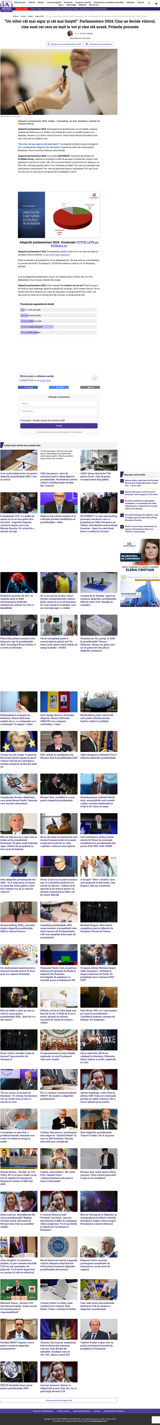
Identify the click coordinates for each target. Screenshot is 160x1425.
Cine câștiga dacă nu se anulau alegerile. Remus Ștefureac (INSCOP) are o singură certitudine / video (57, 719)
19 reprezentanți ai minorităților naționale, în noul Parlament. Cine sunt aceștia (58, 1056)
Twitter (61, 387)
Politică (31, 2)
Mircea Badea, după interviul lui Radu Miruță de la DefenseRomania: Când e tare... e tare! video (141, 483)
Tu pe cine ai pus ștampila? (56, 254)
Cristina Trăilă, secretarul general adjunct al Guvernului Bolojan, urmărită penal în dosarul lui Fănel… (69, 9)
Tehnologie (71, 5)
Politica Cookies (63, 1411)
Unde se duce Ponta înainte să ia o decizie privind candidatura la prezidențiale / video (58, 519)
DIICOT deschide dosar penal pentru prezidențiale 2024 (16, 1387)
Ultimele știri (20, 2)
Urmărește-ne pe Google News (100, 44)
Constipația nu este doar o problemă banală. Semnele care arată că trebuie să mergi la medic (17, 1137)
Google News (45, 380)
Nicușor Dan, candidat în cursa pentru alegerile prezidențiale (57, 799)
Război (41, 2)
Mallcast (82, 5)
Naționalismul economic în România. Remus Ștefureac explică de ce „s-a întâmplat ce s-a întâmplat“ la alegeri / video (18, 719)
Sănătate (130, 2)
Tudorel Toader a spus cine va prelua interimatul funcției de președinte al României (96, 1345)
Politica (23, 16)
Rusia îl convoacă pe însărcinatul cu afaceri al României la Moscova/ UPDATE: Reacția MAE (141, 529)
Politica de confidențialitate (43, 1411)
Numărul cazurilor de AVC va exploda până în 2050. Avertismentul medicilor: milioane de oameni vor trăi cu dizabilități (17, 601)
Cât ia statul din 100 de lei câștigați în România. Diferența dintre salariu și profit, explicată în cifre (98, 1058)
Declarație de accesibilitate (114, 1411)
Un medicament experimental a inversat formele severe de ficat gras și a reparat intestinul (17, 970)
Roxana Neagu (86, 33)
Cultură (140, 2)
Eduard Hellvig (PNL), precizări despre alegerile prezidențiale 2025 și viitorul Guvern (17, 928)
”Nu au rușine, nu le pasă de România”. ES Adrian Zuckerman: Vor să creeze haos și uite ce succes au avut (18, 1097)
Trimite (59, 426)
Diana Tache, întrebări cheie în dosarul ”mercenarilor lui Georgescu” (17, 1056)
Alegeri (30, 16)
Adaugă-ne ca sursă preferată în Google (66, 44)
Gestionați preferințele (81, 1411)
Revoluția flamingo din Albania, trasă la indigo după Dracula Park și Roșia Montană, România (141, 517)
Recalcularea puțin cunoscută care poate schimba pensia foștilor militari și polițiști (96, 718)
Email (92, 387)
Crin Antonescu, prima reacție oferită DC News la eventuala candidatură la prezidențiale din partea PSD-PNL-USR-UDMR (98, 841)
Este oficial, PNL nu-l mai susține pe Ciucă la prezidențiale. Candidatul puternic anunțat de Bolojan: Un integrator (98, 1015)
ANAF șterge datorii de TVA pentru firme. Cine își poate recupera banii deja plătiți (95, 476)
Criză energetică (54, 2)
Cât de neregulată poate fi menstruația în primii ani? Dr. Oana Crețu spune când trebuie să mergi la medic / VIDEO (58, 643)
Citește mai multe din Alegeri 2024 (59, 1400)
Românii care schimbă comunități (109, 2)
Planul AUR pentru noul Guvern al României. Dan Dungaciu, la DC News (141, 493)
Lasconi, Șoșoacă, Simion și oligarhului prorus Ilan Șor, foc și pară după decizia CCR (58, 1388)
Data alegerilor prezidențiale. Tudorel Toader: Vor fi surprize (97, 1134)
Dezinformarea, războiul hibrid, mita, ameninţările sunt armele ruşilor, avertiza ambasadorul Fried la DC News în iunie (97, 802)
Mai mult (94, 5)
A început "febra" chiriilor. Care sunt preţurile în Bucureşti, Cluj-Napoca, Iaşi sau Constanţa (98, 882)
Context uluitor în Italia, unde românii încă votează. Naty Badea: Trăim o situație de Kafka (58, 1305)
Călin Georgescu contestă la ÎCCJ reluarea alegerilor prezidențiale (98, 756)
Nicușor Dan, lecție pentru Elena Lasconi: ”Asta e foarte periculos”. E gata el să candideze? (98, 1174)
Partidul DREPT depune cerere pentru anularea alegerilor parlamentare (17, 1345)
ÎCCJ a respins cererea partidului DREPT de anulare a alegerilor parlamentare (58, 1095)
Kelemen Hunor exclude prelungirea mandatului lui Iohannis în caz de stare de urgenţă (95, 1265)
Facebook (29, 387)
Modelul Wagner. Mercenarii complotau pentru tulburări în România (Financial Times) (96, 928)
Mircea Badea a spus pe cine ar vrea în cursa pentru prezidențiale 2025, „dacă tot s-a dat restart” (17, 1015)
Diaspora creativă (83, 2)
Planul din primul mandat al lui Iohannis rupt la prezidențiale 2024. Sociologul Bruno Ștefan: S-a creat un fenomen (18, 643)
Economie (68, 2)
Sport (60, 5)
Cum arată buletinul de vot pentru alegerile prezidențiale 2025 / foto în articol (18, 476)
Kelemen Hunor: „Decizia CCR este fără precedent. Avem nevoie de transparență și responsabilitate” (18, 1307)
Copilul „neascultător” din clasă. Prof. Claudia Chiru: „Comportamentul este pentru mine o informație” (57, 1176)
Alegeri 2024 (39, 16)
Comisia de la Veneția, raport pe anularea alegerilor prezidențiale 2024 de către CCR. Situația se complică (98, 600)
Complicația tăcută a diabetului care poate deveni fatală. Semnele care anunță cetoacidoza (18, 800)
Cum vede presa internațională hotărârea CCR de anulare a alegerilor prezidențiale (97, 1305)
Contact (97, 1411)
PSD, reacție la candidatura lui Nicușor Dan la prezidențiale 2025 (58, 756)
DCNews (6, 6)
